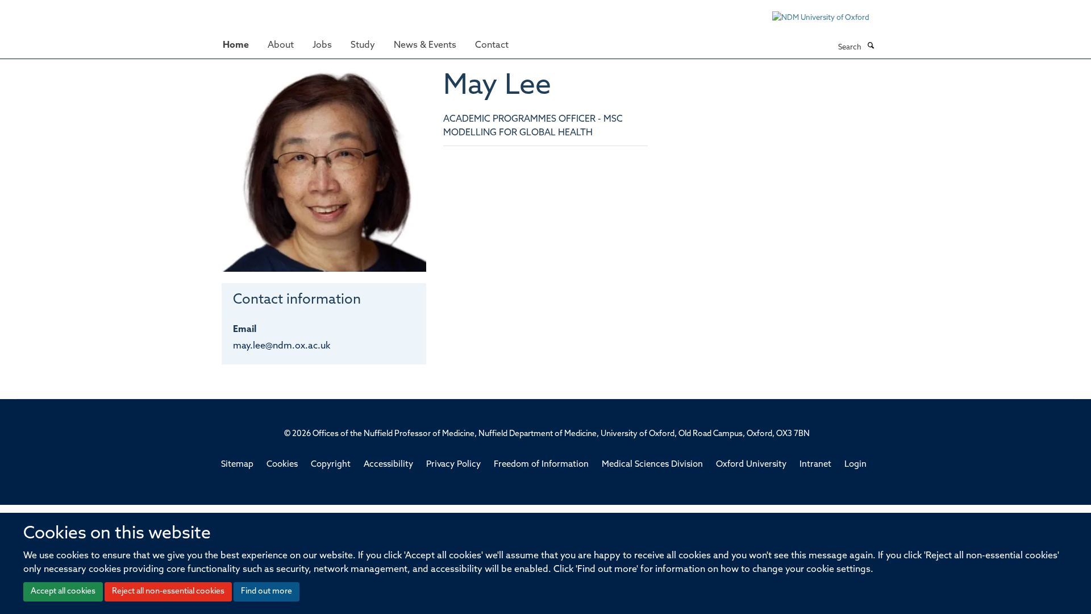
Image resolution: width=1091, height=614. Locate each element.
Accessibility (388, 464)
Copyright (331, 464)
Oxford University (751, 464)
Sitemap (237, 464)
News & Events (425, 45)
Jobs (322, 45)
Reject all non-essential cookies (168, 591)
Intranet (815, 464)
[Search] (870, 46)
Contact (492, 45)
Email (244, 329)
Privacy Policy (453, 464)
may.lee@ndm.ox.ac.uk (281, 346)
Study (363, 45)
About (281, 45)
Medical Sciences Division (652, 464)
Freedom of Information (541, 464)
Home (236, 45)
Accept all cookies (63, 591)
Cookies (282, 464)
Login (855, 464)
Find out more (266, 591)
